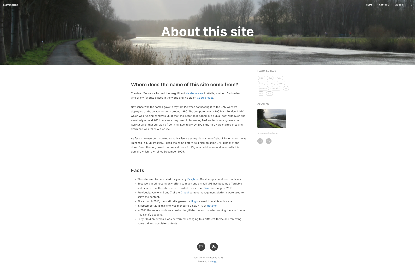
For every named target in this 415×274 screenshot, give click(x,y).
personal (263, 88)
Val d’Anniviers (194, 93)
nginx (281, 83)
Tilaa (206, 188)
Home (369, 5)
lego (261, 83)
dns (270, 78)
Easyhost (193, 179)
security (276, 88)
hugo (279, 78)
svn (261, 93)
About (399, 5)
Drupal (185, 192)
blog (261, 78)
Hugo (194, 201)
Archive (384, 5)
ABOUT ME (263, 103)
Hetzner (212, 205)
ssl (286, 88)
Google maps (205, 97)
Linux (270, 83)
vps (269, 93)
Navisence (10, 4)
